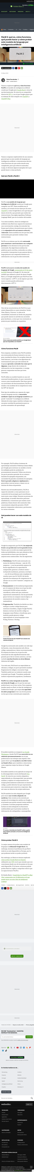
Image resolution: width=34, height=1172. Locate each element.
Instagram (12, 11)
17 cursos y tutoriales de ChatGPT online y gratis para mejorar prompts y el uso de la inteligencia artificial (16, 831)
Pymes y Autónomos (22, 1144)
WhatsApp (4, 11)
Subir (28, 1104)
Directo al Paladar (6, 1132)
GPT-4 (10, 94)
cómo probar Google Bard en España (13, 860)
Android (28, 11)
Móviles (19, 1075)
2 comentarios (7, 68)
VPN (12, 862)
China (4, 29)
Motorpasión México (22, 1161)
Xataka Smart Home (7, 1119)
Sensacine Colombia (22, 1159)
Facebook (13, 68)
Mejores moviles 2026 (18, 1025)
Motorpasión (20, 1132)
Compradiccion (5, 1147)
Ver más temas (6, 1092)
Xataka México (5, 1154)
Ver (18, 956)
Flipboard (19, 68)
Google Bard (21, 90)
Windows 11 (20, 1087)
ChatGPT (25, 96)
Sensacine (20, 1122)
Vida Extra (19, 1114)
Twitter (16, 68)
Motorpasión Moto (22, 1134)
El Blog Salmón (21, 1142)
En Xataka (5, 828)
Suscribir (29, 1037)
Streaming (4, 1072)
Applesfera (4, 1117)
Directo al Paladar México (8, 1161)
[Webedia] (30, 1)
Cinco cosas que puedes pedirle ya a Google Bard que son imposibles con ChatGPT (17, 340)
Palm (28, 885)
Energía (4, 1078)
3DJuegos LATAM (21, 1154)
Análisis (19, 1072)
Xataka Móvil (5, 1114)
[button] (12, 79)
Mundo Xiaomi (5, 1121)
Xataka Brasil (5, 1157)
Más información (19, 1170)
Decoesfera (5, 1144)
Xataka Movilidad (21, 1078)
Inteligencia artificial (7, 1084)
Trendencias (5, 1142)
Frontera (25, 29)
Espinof (19, 1124)
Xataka (3, 1112)
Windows (20, 11)
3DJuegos (19, 1112)
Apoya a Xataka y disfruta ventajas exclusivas (17, 1060)
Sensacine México (22, 1157)
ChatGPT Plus (5, 99)
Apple (3, 1081)
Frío (20, 29)
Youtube (17, 1047)
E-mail (22, 68)
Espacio (4, 1075)
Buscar (31, 1098)
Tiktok (6, 1050)
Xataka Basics (17, 6)
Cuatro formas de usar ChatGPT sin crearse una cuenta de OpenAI (16, 639)
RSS (27, 1047)
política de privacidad (22, 1040)
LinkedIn (3, 1050)
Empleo (4, 1087)
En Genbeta (7, 338)
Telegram (24, 1047)
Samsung (20, 1081)
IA (16, 29)
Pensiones (11, 29)
